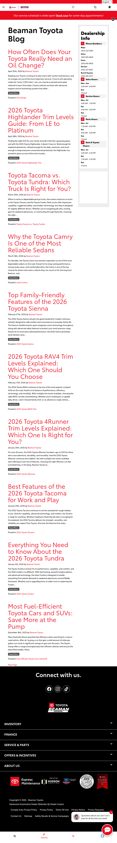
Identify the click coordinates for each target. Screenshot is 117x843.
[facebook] (49, 689)
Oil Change (21, 97)
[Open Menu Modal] (3, 7)
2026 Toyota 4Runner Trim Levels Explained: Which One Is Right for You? (40, 431)
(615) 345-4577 (87, 76)
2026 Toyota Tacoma (25, 532)
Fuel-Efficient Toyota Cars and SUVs (31, 658)
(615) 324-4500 (87, 50)
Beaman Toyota (32, 71)
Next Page (12, 664)
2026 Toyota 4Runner (25, 474)
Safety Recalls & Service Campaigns (52, 815)
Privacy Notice (78, 809)
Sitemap (28, 815)
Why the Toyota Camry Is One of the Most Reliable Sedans (40, 243)
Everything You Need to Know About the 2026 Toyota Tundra (38, 551)
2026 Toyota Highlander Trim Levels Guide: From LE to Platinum (41, 119)
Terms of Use (62, 809)
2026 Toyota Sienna (25, 344)
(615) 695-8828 (87, 57)
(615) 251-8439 (87, 69)
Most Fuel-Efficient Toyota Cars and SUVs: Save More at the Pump (40, 615)
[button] (113, 19)
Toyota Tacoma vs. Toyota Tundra (30, 224)
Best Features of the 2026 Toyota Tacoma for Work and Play (37, 493)
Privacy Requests (96, 809)
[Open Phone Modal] (95, 7)
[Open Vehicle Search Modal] (14, 836)
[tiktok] (66, 689)
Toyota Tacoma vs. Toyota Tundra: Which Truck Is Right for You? (39, 181)
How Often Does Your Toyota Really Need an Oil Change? (40, 58)
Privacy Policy (46, 809)
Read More (13, 93)
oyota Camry (22, 282)
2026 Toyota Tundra (25, 593)
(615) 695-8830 (87, 63)
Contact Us (16, 815)
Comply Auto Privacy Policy (24, 809)
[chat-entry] (107, 830)
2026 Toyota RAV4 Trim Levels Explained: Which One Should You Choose (40, 366)
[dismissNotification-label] (111, 812)
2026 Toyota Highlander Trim (29, 162)
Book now (62, 15)
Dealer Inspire (57, 804)
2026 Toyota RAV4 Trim (26, 409)
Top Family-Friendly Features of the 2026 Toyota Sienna (37, 301)
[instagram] (57, 689)
